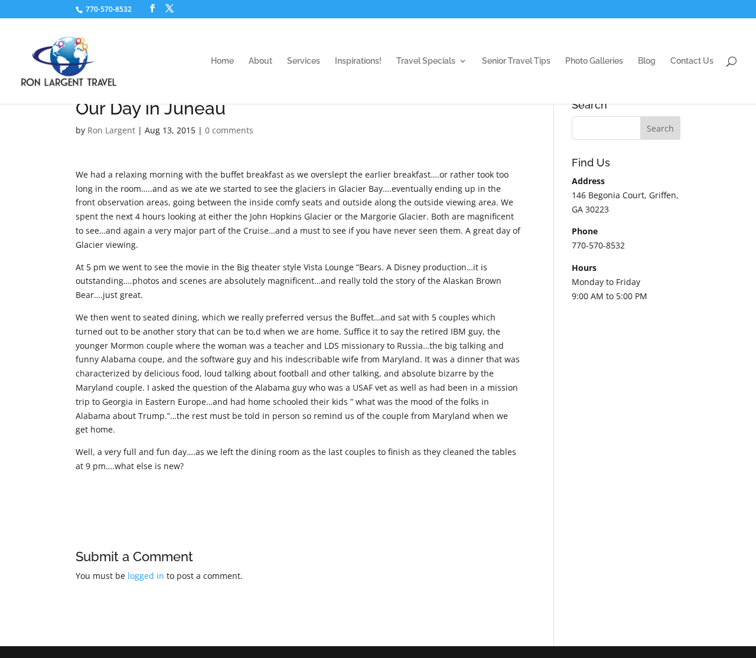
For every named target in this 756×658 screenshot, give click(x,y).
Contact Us (691, 61)
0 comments (229, 130)
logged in (146, 575)
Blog (647, 61)
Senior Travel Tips (516, 61)
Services (303, 61)
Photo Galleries (594, 61)
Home (222, 61)
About (260, 61)
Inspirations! (358, 61)
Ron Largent (111, 130)
